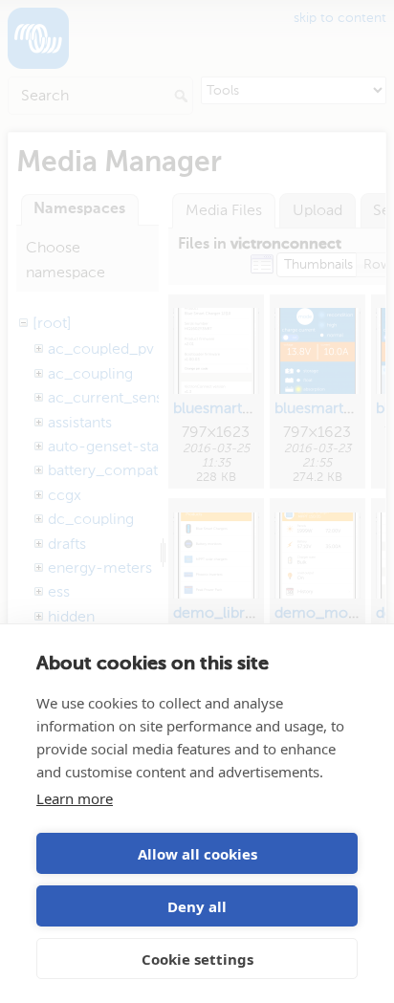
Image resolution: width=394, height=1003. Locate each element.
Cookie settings (197, 959)
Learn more (74, 798)
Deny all (197, 906)
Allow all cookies (197, 853)
